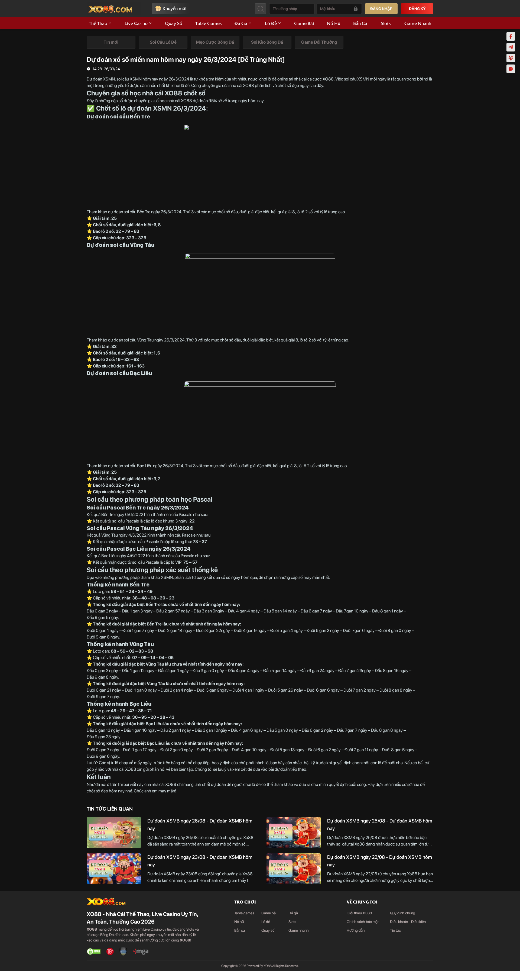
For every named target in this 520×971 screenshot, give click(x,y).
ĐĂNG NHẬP (381, 9)
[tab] (111, 42)
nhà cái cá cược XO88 (314, 79)
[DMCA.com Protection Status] (94, 951)
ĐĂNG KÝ (417, 9)
